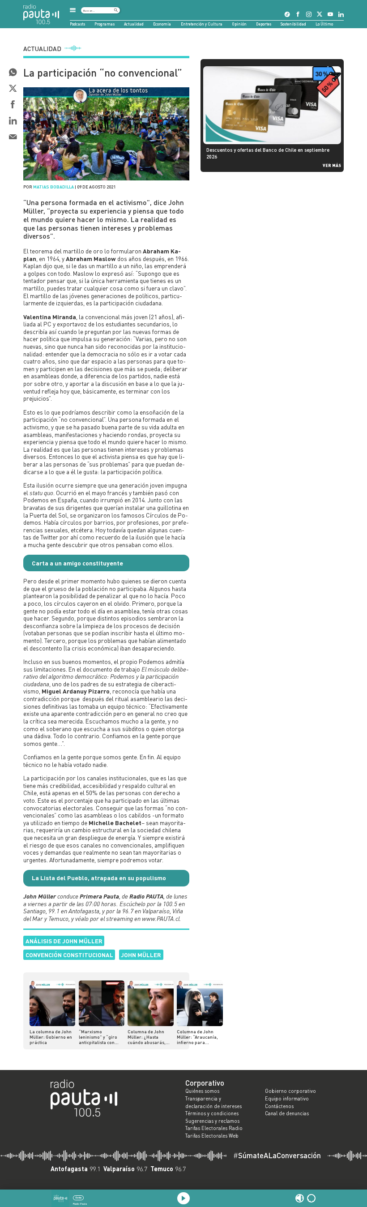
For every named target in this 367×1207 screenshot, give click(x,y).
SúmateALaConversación (277, 1156)
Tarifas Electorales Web (212, 1136)
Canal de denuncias (287, 1113)
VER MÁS (332, 165)
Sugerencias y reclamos (212, 1121)
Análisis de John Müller (64, 941)
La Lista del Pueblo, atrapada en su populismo (99, 878)
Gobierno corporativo (290, 1091)
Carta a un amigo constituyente (77, 563)
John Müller (141, 955)
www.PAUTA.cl (160, 918)
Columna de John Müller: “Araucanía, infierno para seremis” (197, 1037)
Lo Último (324, 23)
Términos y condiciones (212, 1113)
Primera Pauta (99, 896)
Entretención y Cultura (201, 23)
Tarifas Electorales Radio (214, 1128)
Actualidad (134, 23)
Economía (162, 23)
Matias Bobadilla (53, 186)
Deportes (263, 23)
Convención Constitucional (69, 955)
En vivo (78, 1197)
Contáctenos (279, 1106)
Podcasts (77, 23)
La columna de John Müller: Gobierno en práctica (51, 1037)
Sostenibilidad (293, 23)
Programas (104, 23)
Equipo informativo (287, 1099)
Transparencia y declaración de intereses (213, 1102)
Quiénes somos (202, 1091)
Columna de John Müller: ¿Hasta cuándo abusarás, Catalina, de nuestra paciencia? (149, 1037)
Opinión (239, 23)
